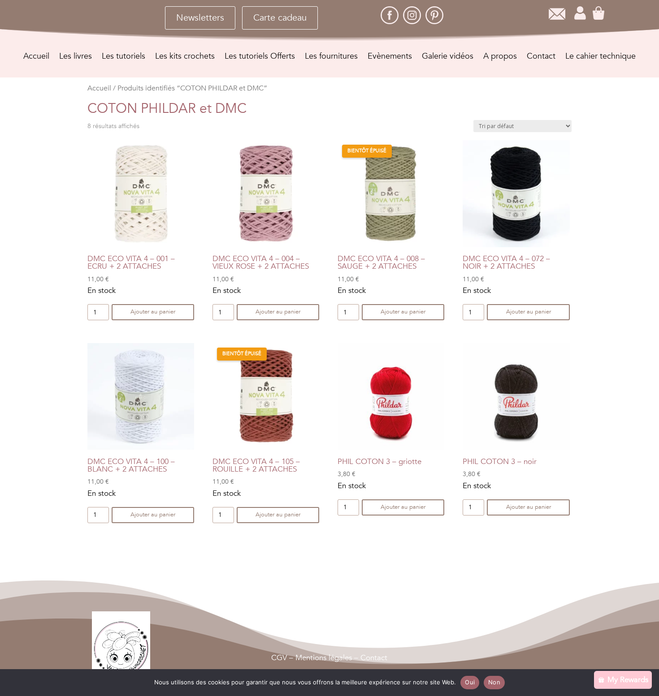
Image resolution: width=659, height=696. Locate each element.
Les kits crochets (185, 57)
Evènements (390, 57)
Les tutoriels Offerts (260, 57)
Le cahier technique (600, 57)
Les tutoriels (123, 57)
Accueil (36, 57)
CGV (279, 658)
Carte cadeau (280, 18)
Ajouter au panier (152, 312)
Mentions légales (323, 658)
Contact (541, 57)
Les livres (75, 57)
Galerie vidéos (447, 57)
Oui (470, 682)
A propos (500, 57)
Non (494, 682)
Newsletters (200, 18)
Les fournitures (331, 57)
